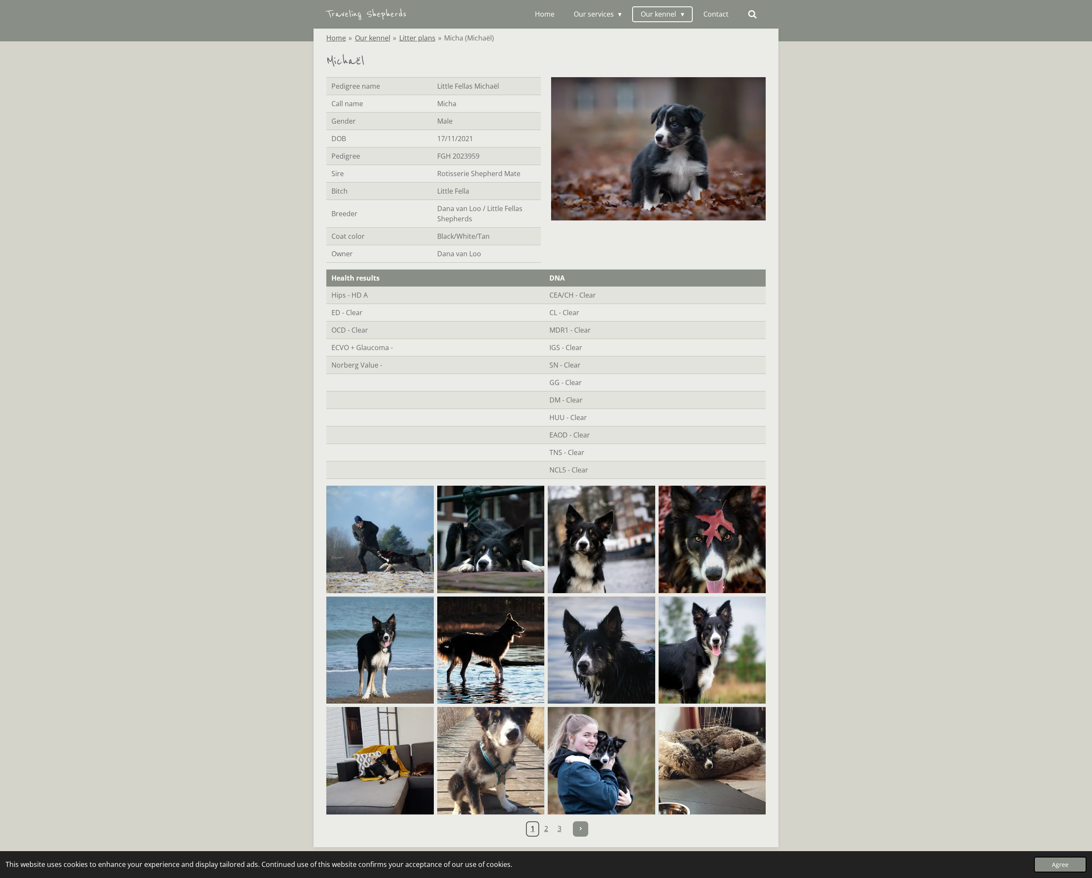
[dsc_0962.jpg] (491, 650)
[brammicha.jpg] (380, 539)
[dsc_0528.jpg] (380, 650)
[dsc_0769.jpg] (712, 539)
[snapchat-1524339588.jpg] (380, 760)
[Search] (752, 14)
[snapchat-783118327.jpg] (491, 760)
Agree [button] (1060, 865)
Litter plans (417, 38)
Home (336, 38)
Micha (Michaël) (469, 38)
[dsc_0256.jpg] (601, 539)
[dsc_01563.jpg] (491, 539)
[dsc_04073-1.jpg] (601, 650)
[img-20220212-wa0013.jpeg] (712, 760)
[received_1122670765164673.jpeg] (601, 760)
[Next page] (580, 829)
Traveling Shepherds (366, 14)
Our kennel (372, 38)
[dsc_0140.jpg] (712, 650)
